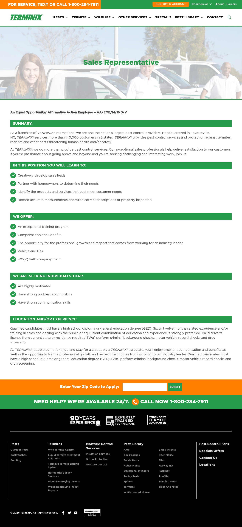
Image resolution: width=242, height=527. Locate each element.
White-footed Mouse (137, 492)
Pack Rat (164, 471)
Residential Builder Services (60, 475)
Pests (58, 17)
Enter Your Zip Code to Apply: (89, 387)
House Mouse (132, 466)
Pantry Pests (131, 476)
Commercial (200, 4)
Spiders (128, 481)
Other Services (132, 17)
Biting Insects (167, 450)
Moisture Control (96, 464)
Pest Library (187, 17)
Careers (231, 4)
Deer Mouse (166, 455)
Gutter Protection (97, 459)
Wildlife (102, 17)
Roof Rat (164, 476)
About (219, 4)
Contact (215, 17)
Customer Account (171, 4)
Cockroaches (18, 455)
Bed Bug (15, 460)
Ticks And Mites (168, 487)
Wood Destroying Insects (64, 481)
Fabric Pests (131, 460)
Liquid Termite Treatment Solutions (64, 457)
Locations (207, 464)
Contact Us (208, 458)
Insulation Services (98, 454)
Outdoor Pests (19, 450)
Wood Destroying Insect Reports (63, 489)
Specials (163, 17)
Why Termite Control (61, 450)
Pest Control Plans (214, 444)
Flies (162, 460)
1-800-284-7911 (83, 5)
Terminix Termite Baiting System (63, 466)
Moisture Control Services (99, 446)
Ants (127, 450)
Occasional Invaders (136, 471)
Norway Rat (166, 466)
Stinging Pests (168, 481)
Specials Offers (211, 451)
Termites (55, 444)
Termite (79, 17)
